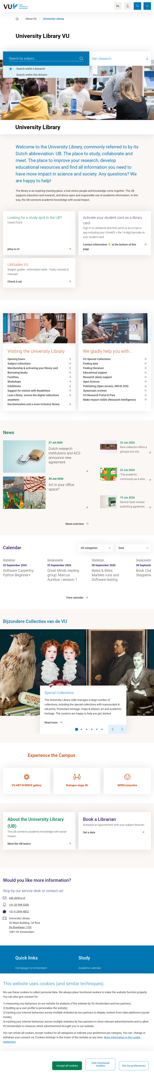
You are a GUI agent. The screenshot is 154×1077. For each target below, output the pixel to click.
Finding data (90, 363)
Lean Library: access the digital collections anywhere (33, 397)
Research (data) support (97, 377)
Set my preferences (134, 1065)
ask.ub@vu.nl (17, 898)
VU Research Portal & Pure (99, 395)
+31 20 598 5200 (19, 904)
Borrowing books (18, 372)
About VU (31, 18)
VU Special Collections (97, 359)
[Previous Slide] (112, 729)
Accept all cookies (67, 1065)
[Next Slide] (121, 729)
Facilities (13, 377)
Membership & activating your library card (33, 368)
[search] (81, 59)
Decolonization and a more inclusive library (34, 404)
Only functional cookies (100, 1064)
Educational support (95, 372)
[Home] (17, 18)
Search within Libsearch (30, 68)
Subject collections (19, 363)
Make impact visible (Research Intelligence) (109, 399)
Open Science (91, 381)
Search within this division (31, 74)
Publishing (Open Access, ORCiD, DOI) (105, 386)
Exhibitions (14, 386)
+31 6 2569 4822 (19, 911)
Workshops (14, 381)
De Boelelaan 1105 (20, 927)
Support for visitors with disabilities (29, 390)
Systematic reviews (95, 390)
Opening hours (16, 359)
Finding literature (93, 368)
